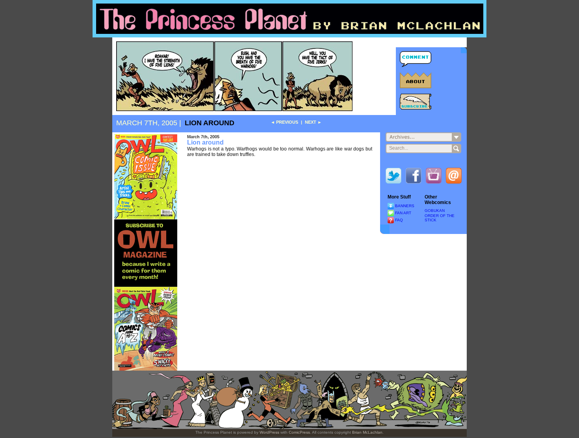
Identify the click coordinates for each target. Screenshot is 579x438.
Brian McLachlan (367, 432)
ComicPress (299, 432)
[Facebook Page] (413, 177)
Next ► (313, 122)
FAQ (399, 220)
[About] (415, 80)
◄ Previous (284, 122)
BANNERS (404, 206)
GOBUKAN (435, 210)
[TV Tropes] (434, 177)
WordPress (269, 432)
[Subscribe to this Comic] (415, 102)
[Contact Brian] (454, 177)
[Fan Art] (391, 213)
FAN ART (403, 213)
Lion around (209, 123)
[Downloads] (391, 206)
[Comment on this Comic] (415, 59)
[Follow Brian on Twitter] (393, 177)
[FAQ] (391, 220)
